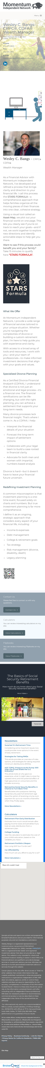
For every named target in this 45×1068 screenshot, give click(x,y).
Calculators (11, 814)
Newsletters (11, 741)
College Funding (12, 832)
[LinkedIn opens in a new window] (5, 63)
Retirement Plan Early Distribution (20, 819)
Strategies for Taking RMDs (16, 756)
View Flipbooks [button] (13, 656)
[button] (38, 15)
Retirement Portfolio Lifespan (18, 843)
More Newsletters (13, 806)
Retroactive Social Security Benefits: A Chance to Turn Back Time (21, 788)
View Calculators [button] (13, 633)
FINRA (34, 948)
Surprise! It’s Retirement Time (18, 745)
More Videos (22, 693)
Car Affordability (12, 850)
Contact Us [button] (11, 610)
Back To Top (36, 1057)
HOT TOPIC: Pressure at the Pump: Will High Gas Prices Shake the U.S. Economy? (21, 769)
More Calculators (13, 858)
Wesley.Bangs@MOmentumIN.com (18, 58)
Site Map (5, 1050)
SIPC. (39, 948)
